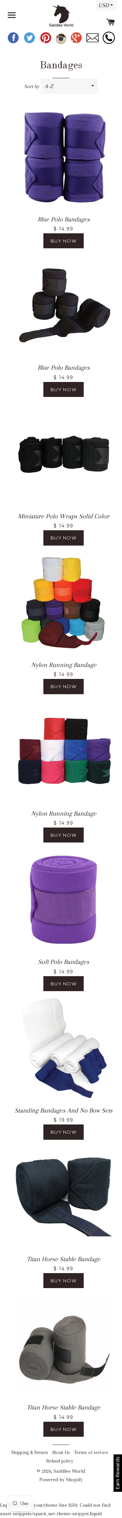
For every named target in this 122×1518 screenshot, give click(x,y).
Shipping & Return (29, 1452)
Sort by (31, 86)
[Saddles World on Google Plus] (77, 42)
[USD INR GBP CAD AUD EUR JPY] (105, 7)
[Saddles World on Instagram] (61, 42)
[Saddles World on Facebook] (14, 42)
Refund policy (59, 1461)
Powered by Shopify (61, 1480)
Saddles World (69, 1471)
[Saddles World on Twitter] (30, 42)
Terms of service (91, 1452)
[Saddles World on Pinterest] (46, 42)
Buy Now (63, 241)
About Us (61, 1452)
